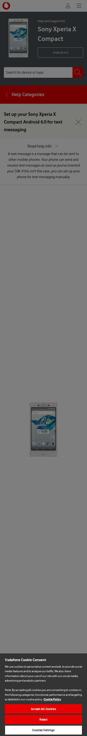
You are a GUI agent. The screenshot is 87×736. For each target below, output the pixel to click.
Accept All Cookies (43, 709)
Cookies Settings (43, 730)
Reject (43, 719)
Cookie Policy (52, 699)
